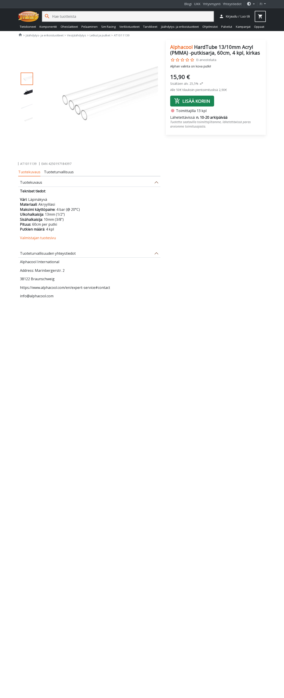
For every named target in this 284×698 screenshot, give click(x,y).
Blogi (188, 4)
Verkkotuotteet (129, 27)
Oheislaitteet (69, 27)
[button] (251, 4)
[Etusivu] (28, 16)
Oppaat (259, 27)
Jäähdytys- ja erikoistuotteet (180, 27)
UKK (197, 4)
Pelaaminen (89, 27)
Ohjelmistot (210, 27)
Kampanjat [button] (243, 27)
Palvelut (226, 27)
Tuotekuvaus (29, 172)
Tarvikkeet (150, 27)
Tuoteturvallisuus (59, 172)
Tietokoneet (28, 27)
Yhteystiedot (232, 4)
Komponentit (48, 27)
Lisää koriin (192, 101)
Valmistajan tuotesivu (38, 237)
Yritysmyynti (212, 4)
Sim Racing (108, 27)
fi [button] (261, 4)
